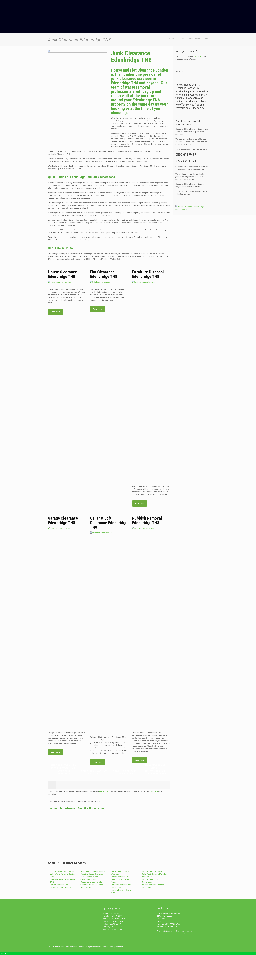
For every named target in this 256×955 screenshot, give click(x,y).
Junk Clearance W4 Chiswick (92, 871)
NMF (112, 947)
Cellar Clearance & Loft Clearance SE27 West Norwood (121, 879)
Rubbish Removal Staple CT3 (153, 871)
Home (171, 39)
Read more (55, 312)
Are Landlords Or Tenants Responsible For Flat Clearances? (155, 769)
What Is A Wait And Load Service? (124, 772)
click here (154, 791)
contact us (103, 791)
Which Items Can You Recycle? (94, 772)
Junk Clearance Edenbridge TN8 (194, 39)
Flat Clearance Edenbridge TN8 (103, 274)
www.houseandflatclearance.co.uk (171, 934)
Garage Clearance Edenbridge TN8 (63, 520)
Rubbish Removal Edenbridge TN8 (147, 520)
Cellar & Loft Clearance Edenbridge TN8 (108, 523)
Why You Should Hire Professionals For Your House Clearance (63, 769)
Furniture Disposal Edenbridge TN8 (148, 274)
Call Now (3, 954)
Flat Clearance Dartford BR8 (62, 871)
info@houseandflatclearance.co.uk (177, 931)
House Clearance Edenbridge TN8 (62, 274)
